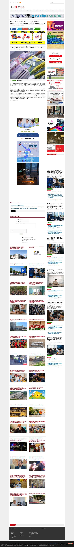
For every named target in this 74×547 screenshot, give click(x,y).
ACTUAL (21, 532)
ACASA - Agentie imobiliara (13, 537)
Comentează (13, 80)
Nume (18, 219)
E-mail (18, 221)
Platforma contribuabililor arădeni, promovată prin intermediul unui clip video (24, 208)
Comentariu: (17, 223)
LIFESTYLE (22, 535)
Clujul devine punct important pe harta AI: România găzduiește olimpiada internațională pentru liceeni (54, 339)
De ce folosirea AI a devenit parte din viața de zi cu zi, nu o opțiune (55, 270)
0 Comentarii (22, 25)
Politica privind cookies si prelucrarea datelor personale (33, 533)
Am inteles (70, 543)
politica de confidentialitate (53, 543)
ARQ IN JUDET (13, 535)
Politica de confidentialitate (33, 534)
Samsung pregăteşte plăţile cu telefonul (17, 205)
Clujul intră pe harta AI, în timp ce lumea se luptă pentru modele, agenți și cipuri (55, 304)
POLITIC (12, 532)
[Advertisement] (28, 109)
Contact (30, 536)
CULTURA (21, 533)
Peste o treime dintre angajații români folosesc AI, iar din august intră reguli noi (55, 238)
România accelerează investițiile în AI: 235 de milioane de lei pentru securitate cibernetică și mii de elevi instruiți (55, 205)
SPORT (12, 533)
